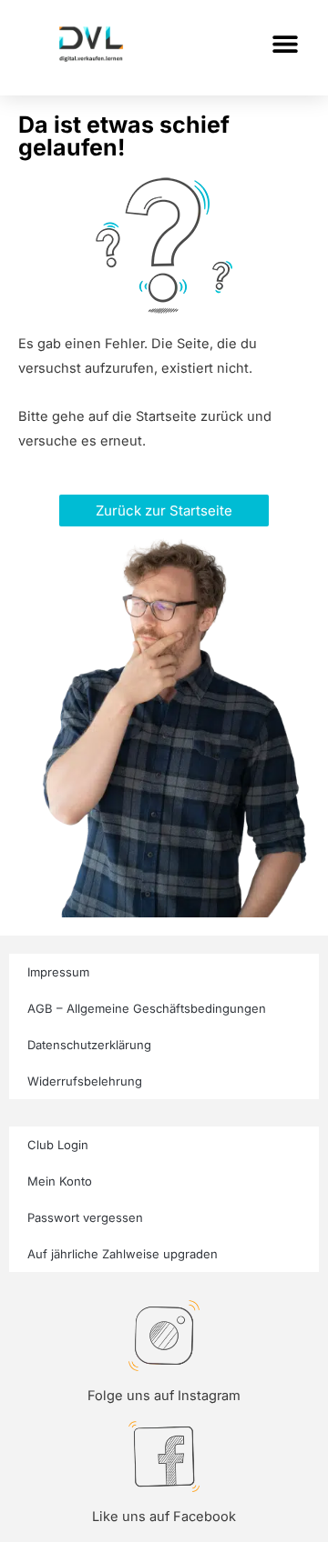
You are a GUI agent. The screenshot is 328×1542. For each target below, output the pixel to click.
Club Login (57, 1144)
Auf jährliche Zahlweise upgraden (122, 1254)
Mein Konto (59, 1181)
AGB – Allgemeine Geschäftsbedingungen (146, 1008)
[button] (284, 43)
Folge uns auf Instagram (164, 1395)
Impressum (58, 972)
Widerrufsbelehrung (84, 1081)
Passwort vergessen (85, 1217)
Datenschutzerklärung (89, 1044)
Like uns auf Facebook (164, 1516)
